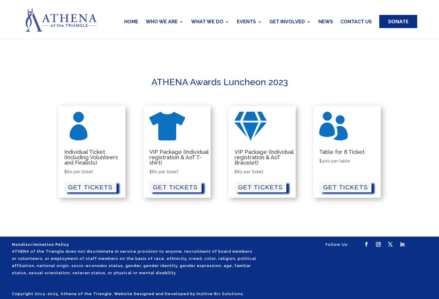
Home (131, 22)
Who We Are (162, 22)
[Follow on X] (390, 244)
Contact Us (356, 22)
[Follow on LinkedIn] (402, 244)
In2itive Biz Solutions (220, 294)
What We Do (207, 22)
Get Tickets (90, 187)
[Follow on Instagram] (378, 244)
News (325, 22)
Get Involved (287, 22)
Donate (398, 21)
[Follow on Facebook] (366, 244)
